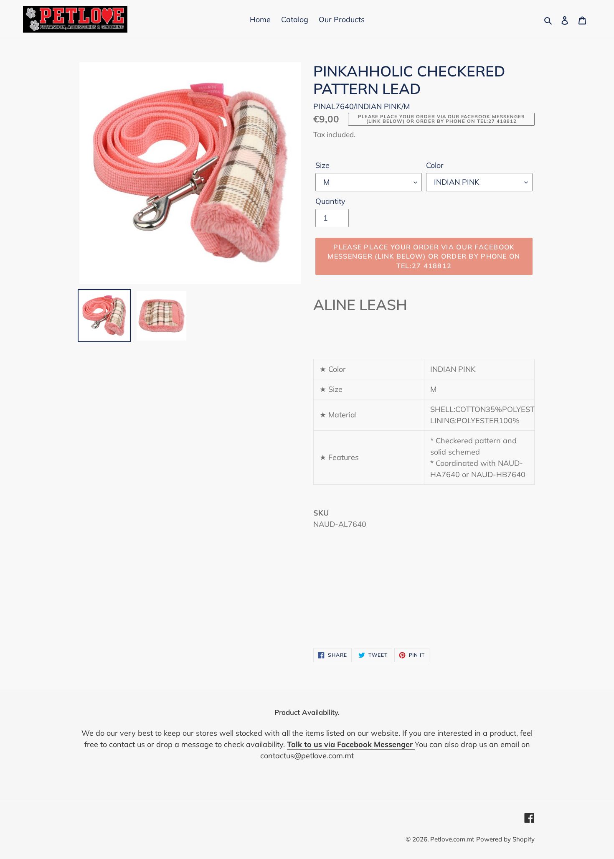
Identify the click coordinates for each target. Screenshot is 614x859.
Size (322, 165)
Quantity (330, 201)
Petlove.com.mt (452, 839)
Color (435, 165)
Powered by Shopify (505, 839)
